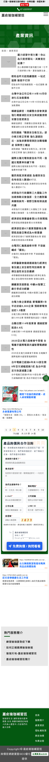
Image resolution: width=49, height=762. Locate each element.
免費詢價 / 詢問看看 (27, 546)
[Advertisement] (24, 606)
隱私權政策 (41, 730)
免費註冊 (39, 740)
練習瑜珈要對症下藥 (18, 641)
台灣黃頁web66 (39, 754)
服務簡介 (39, 720)
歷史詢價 (39, 735)
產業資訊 (39, 725)
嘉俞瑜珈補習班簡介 (18, 659)
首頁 (37, 715)
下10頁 (16, 433)
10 (43, 430)
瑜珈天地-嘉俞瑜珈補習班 (21, 653)
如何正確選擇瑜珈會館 (19, 647)
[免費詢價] (46, 378)
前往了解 (24, 4)
